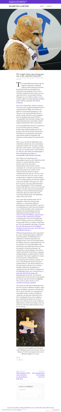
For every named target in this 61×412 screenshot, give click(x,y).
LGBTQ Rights (40, 77)
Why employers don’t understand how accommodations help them (23, 375)
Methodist (18, 79)
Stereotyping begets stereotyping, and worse (38, 374)
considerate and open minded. (26, 282)
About (42, 6)
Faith (36, 77)
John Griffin (27, 77)
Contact (49, 6)
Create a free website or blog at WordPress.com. (20, 407)
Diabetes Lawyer (19, 6)
